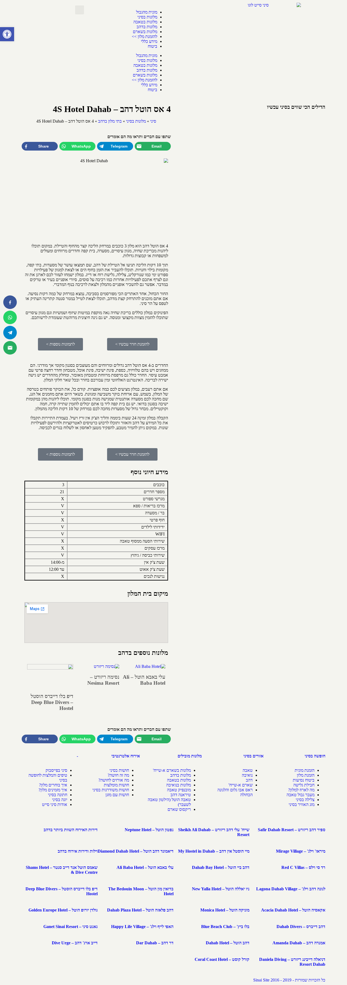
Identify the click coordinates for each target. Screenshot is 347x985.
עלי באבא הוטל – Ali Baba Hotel (144, 680)
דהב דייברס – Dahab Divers (301, 926)
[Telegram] (10, 332)
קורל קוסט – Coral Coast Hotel (222, 959)
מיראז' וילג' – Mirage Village (300, 851)
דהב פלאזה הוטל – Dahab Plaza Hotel (140, 910)
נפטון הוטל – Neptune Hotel (149, 829)
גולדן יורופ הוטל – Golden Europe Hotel (63, 910)
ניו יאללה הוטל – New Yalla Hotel (220, 889)
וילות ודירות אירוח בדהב (78, 851)
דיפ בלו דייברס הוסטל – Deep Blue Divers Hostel (52, 702)
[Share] (10, 302)
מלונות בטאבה (145, 22)
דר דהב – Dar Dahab (155, 943)
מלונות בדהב (147, 26)
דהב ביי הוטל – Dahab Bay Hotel (220, 867)
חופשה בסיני (315, 756)
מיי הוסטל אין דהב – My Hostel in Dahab (213, 851)
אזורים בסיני (253, 756)
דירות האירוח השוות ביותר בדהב (71, 829)
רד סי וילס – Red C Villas (303, 867)
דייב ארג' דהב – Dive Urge (75, 943)
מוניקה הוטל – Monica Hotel (224, 910)
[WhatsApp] (10, 317)
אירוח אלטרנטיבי (125, 756)
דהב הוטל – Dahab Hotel (227, 943)
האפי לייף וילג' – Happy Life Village (142, 926)
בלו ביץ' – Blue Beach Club (225, 926)
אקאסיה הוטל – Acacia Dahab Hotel (293, 910)
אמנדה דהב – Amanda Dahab (298, 943)
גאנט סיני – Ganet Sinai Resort (70, 926)
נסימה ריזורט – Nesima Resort (103, 680)
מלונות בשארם (145, 31)
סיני (153, 121)
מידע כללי (149, 41)
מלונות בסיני (147, 17)
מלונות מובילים (190, 756)
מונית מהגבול (146, 12)
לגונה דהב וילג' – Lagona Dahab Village (290, 889)
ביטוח (152, 46)
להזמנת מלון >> (144, 36)
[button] (7, 34)
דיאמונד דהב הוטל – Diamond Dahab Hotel (136, 851)
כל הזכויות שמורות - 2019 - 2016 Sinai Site (289, 980)
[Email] (10, 348)
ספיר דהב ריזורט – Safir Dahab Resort (291, 829)
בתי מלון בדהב (110, 121)
